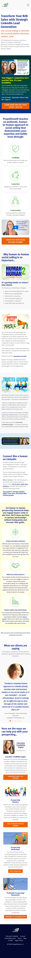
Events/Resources (10, 938)
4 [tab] (18, 721)
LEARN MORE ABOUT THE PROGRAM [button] (15, 777)
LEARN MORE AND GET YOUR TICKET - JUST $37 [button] (15, 106)
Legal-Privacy (19, 940)
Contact (10, 940)
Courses (22, 936)
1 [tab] (10, 721)
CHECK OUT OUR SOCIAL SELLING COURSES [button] (15, 241)
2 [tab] (13, 721)
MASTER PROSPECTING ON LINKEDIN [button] (15, 824)
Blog (24, 938)
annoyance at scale (20, 356)
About (19, 938)
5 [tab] (21, 721)
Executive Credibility (12, 936)
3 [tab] (15, 721)
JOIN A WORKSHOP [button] (15, 871)
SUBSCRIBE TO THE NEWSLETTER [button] (15, 916)
